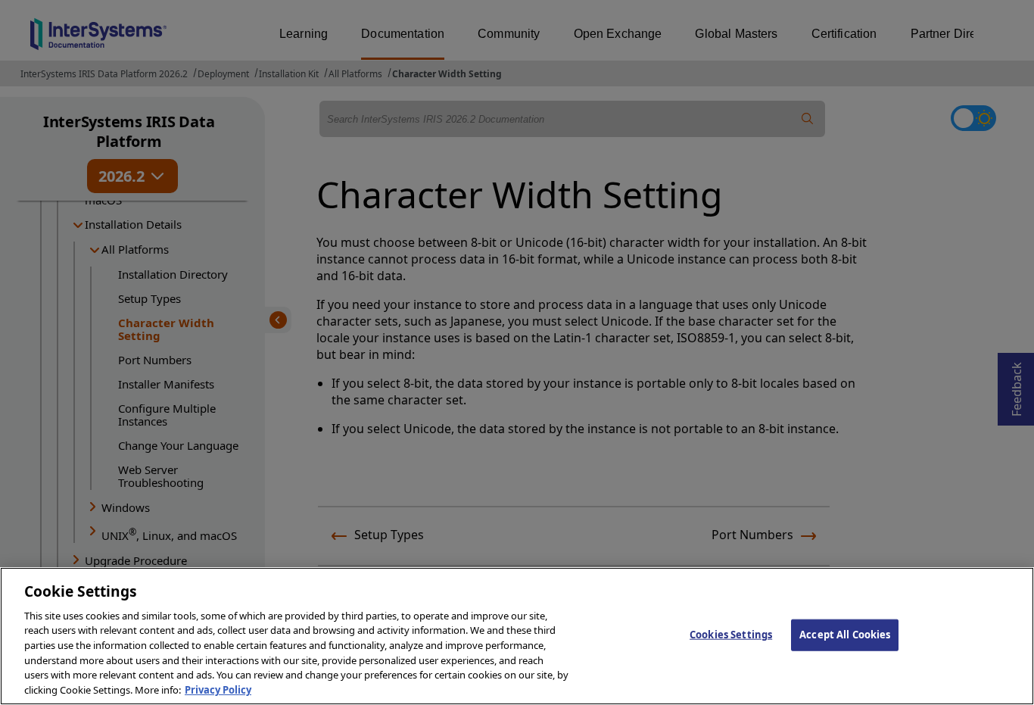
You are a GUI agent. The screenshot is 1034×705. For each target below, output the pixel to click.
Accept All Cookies (844, 634)
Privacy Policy (218, 689)
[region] (517, 636)
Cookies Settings (731, 634)
